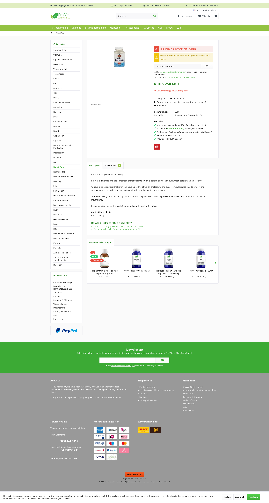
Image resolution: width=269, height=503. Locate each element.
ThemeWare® (164, 482)
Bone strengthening (62, 205)
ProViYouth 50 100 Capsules (137, 270)
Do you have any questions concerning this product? (181, 102)
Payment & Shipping (62, 300)
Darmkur (57, 112)
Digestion (57, 265)
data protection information (182, 77)
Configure (253, 497)
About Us (57, 292)
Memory (57, 181)
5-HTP (56, 78)
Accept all (239, 497)
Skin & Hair (58, 190)
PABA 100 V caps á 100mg (201, 270)
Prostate (57, 248)
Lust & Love (58, 214)
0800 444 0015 (69, 441)
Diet (55, 162)
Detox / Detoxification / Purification (64, 146)
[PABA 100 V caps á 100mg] (201, 258)
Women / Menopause (63, 176)
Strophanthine (60, 50)
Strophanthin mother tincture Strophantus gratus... (104, 272)
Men (55, 224)
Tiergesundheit (60, 69)
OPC (55, 83)
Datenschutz (59, 307)
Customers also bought (100, 242)
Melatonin (58, 64)
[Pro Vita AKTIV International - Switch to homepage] (70, 16)
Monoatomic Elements (63, 233)
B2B (55, 229)
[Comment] (183, 88)
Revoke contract (134, 474)
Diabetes (57, 157)
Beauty (56, 126)
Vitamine (57, 54)
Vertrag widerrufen (62, 311)
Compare (160, 98)
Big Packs (57, 140)
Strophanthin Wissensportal (138, 482)
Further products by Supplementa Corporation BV (116, 229)
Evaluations (112, 165)
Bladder (57, 131)
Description (94, 165)
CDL (55, 93)
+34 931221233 (68, 450)
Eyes (55, 116)
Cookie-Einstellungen (63, 282)
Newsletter (188, 393)
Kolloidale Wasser (61, 102)
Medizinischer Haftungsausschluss (62, 287)
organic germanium (62, 59)
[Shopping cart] (216, 16)
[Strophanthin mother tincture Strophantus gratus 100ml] (104, 258)
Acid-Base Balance (62, 252)
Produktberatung (147, 387)
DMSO (56, 97)
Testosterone (59, 74)
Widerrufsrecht (60, 304)
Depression (58, 152)
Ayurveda (57, 88)
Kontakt (57, 296)
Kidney (56, 243)
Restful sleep (59, 171)
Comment (161, 105)
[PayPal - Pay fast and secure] (66, 330)
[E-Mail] (157, 147)
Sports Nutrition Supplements (61, 258)
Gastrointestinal (60, 219)
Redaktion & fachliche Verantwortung (156, 390)
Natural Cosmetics (62, 238)
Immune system (60, 200)
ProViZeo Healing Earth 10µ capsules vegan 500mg (169, 272)
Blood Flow (58, 167)
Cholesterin (58, 135)
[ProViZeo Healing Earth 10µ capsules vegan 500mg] (169, 258)
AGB (55, 315)
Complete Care (60, 121)
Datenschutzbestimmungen (173, 72)
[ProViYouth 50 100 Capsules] (136, 258)
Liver (55, 210)
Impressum (58, 319)
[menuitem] (209, 10)
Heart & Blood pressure (64, 195)
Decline (227, 497)
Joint (55, 186)
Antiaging (57, 107)
